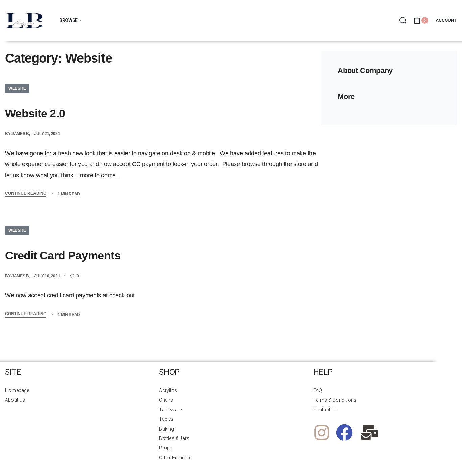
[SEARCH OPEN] (403, 20)
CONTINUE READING (25, 193)
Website (17, 88)
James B (20, 133)
